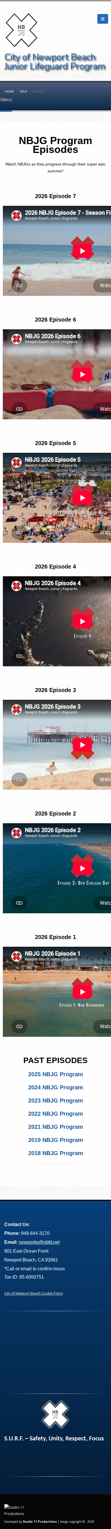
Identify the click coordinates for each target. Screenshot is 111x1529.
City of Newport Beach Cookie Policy (33, 1293)
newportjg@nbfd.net (39, 1242)
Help (23, 91)
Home (9, 91)
